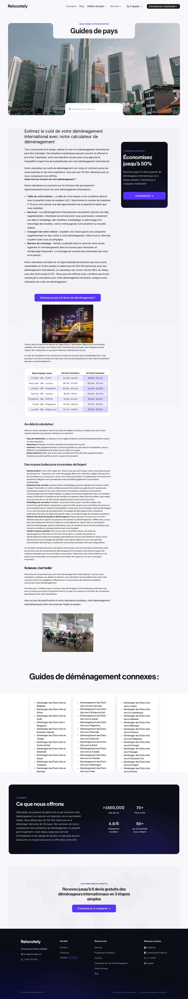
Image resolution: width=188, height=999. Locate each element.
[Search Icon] (94, 109)
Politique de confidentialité (124, 992)
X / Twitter (151, 958)
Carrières (63, 957)
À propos (64, 947)
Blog (96, 973)
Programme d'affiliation (105, 953)
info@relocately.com (32, 954)
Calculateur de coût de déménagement (111, 963)
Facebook (151, 947)
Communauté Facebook (157, 953)
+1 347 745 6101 (30, 959)
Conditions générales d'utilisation (153, 992)
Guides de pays (101, 968)
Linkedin (150, 963)
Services (98, 947)
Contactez (64, 953)
